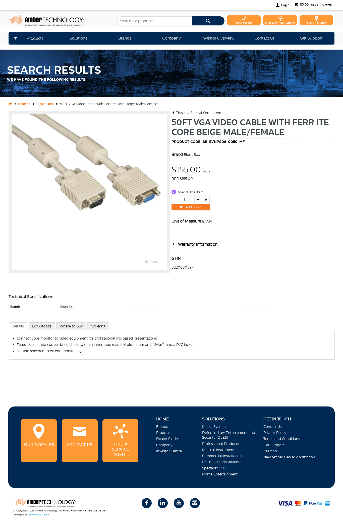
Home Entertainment (220, 474)
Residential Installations (222, 462)
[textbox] (154, 20)
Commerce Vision (38, 514)
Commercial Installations (223, 456)
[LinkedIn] (163, 503)
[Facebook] (147, 503)
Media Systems (214, 427)
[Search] (208, 20)
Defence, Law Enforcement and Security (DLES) (228, 435)
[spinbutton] (183, 199)
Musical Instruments (219, 450)
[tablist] (172, 346)
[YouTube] (179, 503)
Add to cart (193, 207)
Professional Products (220, 444)
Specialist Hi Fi (214, 468)
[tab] (18, 326)
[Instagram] (195, 503)
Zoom (154, 262)
